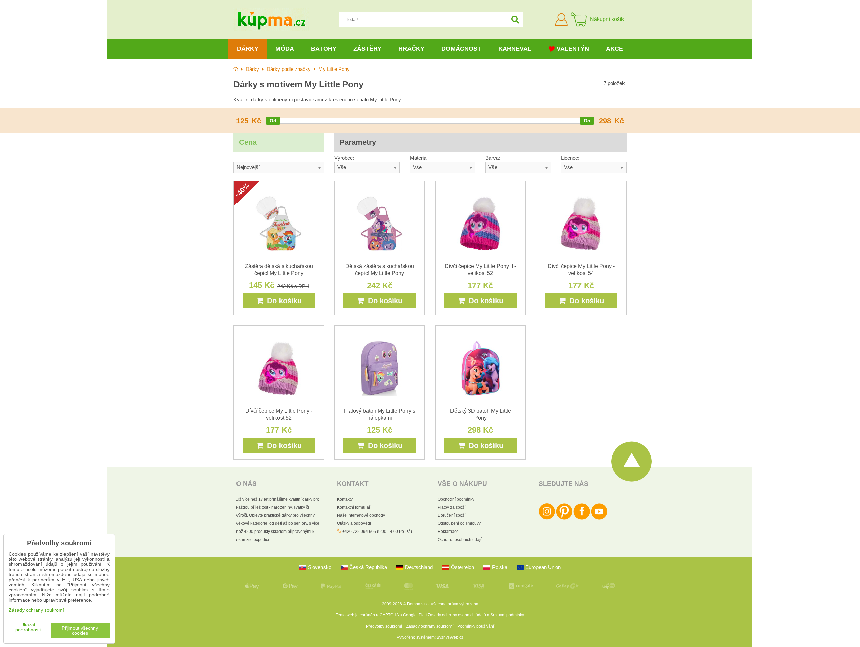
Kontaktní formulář (353, 507)
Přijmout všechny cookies (80, 631)
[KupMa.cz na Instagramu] (547, 518)
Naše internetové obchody (361, 515)
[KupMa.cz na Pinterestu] (564, 518)
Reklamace (448, 531)
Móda (284, 48)
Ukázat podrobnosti (28, 627)
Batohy (323, 48)
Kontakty (345, 499)
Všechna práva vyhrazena (454, 604)
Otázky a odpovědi (354, 523)
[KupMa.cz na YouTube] (599, 518)
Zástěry (367, 48)
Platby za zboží (451, 507)
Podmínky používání (475, 626)
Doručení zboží (451, 515)
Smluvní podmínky (507, 615)
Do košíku (282, 300)
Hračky (411, 48)
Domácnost (461, 48)
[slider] (273, 121)
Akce (614, 48)
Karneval (514, 48)
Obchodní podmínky (456, 499)
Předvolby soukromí (384, 626)
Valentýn (573, 48)
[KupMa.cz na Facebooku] (581, 518)
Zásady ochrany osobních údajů (457, 615)
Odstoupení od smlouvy (459, 523)
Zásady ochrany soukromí (429, 626)
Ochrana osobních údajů (460, 539)
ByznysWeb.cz (450, 637)
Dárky (247, 48)
